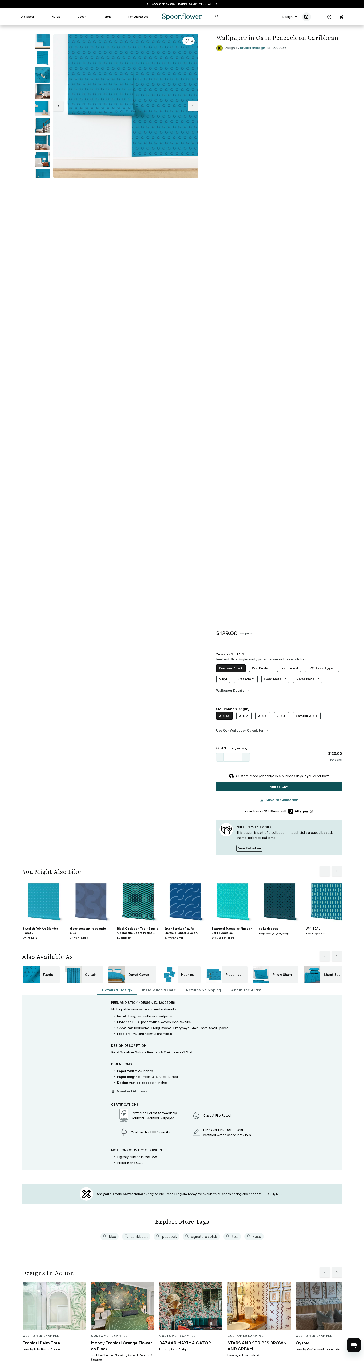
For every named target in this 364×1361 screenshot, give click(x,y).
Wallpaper (27, 17)
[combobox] (290, 17)
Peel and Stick (231, 668)
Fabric (107, 17)
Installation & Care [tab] (159, 990)
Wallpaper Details (233, 690)
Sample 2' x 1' (307, 716)
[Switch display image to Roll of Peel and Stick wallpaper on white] (42, 58)
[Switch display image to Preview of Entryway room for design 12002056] (42, 125)
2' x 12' (224, 716)
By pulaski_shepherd (222, 937)
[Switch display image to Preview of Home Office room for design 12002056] (42, 176)
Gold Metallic (275, 679)
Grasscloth (246, 679)
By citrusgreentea (315, 933)
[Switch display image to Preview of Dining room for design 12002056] (42, 142)
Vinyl (223, 679)
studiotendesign (252, 48)
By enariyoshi (30, 937)
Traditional (289, 668)
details (208, 4)
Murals (56, 17)
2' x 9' (244, 716)
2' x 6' (263, 716)
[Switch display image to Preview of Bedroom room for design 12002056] (42, 159)
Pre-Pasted (261, 668)
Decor (82, 17)
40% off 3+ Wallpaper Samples (177, 4)
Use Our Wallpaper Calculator (242, 730)
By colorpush (124, 937)
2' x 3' (281, 716)
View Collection (249, 848)
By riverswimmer (173, 937)
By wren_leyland (79, 937)
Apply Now (275, 1194)
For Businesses (138, 17)
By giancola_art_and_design (274, 933)
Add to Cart (279, 787)
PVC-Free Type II (322, 668)
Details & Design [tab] (117, 990)
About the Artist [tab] (246, 990)
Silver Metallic (308, 679)
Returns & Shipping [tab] (203, 990)
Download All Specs (129, 1091)
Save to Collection (279, 799)
